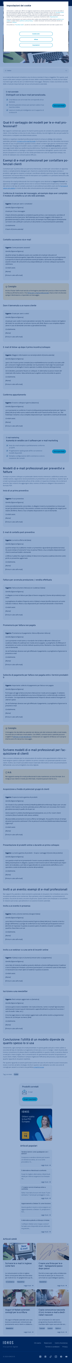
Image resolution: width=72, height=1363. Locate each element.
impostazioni (54, 17)
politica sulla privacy (26, 21)
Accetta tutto (60, 12)
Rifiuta (14, 22)
